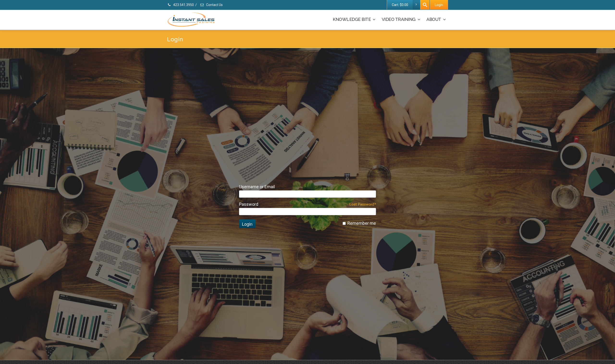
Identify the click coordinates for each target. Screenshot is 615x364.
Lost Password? (362, 204)
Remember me (361, 223)
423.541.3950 (183, 5)
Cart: (400, 5)
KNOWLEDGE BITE (352, 19)
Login (439, 5)
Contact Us (214, 5)
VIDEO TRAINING (399, 19)
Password (248, 204)
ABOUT (433, 19)
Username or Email (257, 186)
